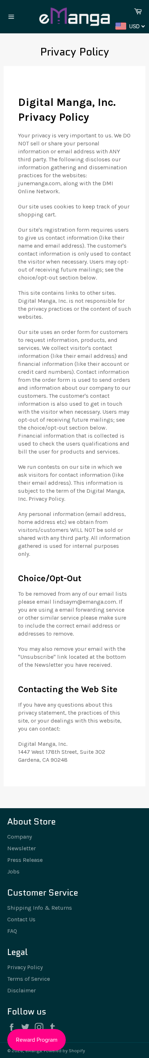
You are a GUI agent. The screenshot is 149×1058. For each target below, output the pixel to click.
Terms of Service (28, 978)
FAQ (12, 930)
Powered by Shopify (64, 1050)
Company (19, 836)
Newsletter (21, 848)
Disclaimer (21, 990)
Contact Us (21, 919)
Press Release (25, 859)
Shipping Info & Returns (39, 907)
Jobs (13, 871)
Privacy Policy (25, 967)
